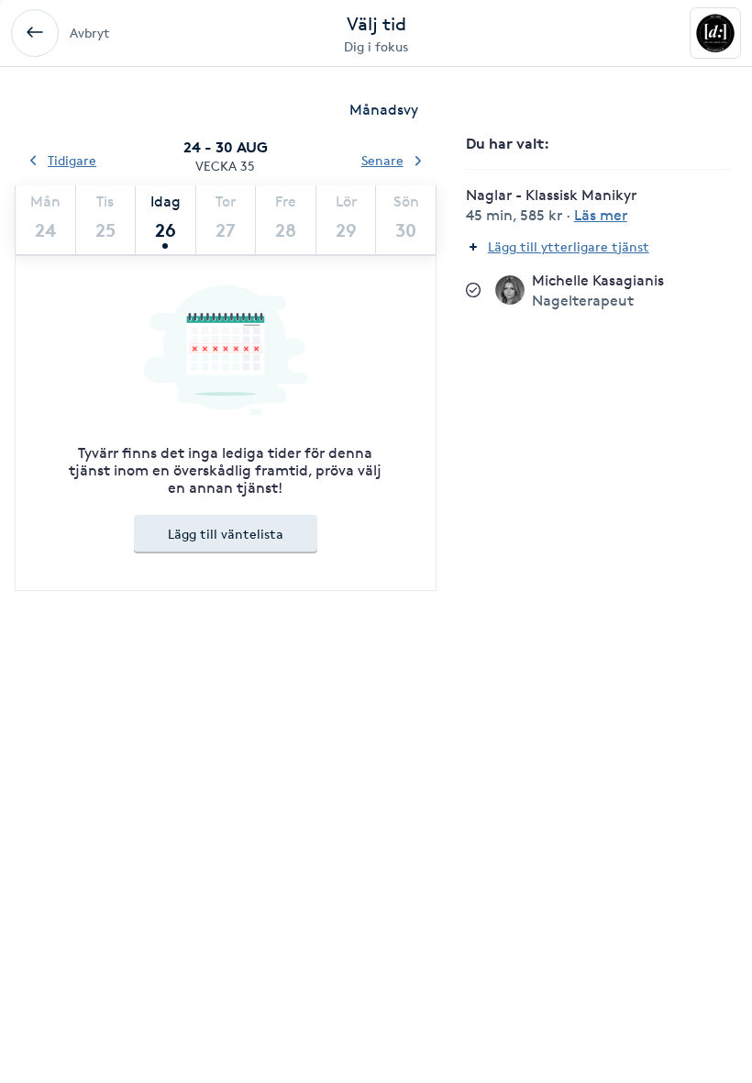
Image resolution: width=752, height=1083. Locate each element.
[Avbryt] (35, 33)
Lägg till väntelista (225, 534)
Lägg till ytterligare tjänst (568, 246)
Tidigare (72, 160)
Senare (382, 160)
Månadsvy (383, 109)
